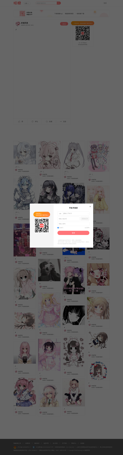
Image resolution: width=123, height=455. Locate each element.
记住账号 (61, 227)
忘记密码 (87, 227)
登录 (73, 233)
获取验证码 (85, 219)
